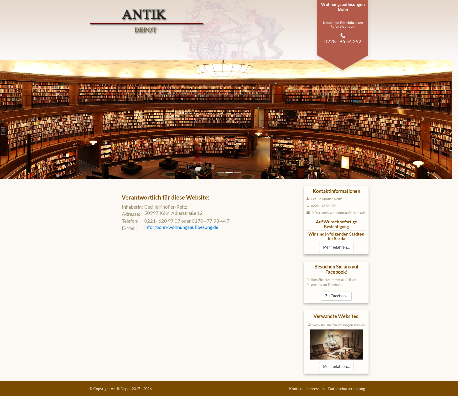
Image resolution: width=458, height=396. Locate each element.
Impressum (315, 388)
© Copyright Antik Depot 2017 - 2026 (120, 388)
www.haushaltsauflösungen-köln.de (338, 325)
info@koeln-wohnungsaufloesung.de (338, 213)
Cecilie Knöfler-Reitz (326, 199)
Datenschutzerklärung (346, 388)
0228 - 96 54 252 (323, 206)
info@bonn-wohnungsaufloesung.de (181, 227)
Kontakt (296, 388)
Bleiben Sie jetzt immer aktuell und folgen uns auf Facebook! (332, 282)
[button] (34, 119)
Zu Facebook (336, 296)
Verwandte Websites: (336, 316)
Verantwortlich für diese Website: (165, 197)
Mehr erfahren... (336, 247)
